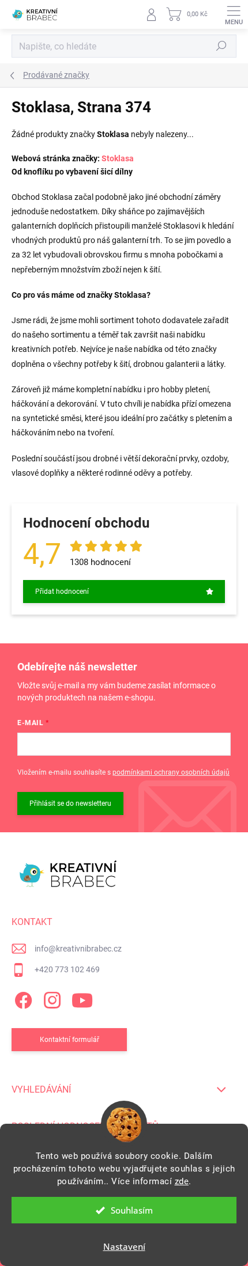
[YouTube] (82, 998)
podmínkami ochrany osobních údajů (171, 772)
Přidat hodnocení (62, 591)
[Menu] (233, 14)
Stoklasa (118, 158)
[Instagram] (50, 998)
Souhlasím (132, 1210)
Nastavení (124, 1246)
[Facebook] (22, 998)
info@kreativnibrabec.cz (78, 948)
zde (182, 1181)
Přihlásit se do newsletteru (70, 803)
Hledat (221, 46)
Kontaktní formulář (69, 1040)
